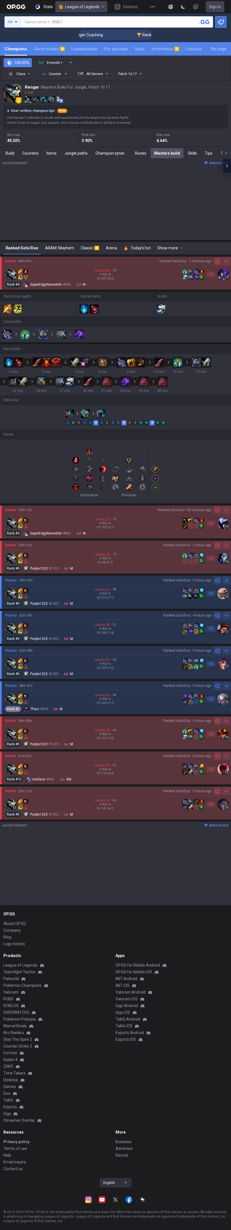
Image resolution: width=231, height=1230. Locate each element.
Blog (7, 937)
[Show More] (170, 6)
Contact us (13, 1168)
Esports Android (129, 1032)
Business (123, 1141)
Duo (6, 1093)
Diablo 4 (10, 1059)
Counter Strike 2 (17, 1046)
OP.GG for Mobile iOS (133, 972)
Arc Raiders (13, 1032)
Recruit (121, 1155)
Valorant (11, 992)
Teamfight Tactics (19, 972)
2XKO (8, 1066)
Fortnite (10, 1053)
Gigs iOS (122, 1012)
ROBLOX (11, 1005)
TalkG (8, 1100)
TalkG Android (127, 1019)
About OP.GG (14, 923)
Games (9, 1086)
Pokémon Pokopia (19, 1019)
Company (12, 930)
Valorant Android (130, 992)
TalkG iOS (123, 1026)
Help (7, 1155)
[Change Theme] (183, 6)
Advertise (124, 1148)
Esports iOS (125, 1039)
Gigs (7, 1113)
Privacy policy (16, 1141)
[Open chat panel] (227, 166)
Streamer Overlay (19, 1120)
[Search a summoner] (204, 22)
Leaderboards (84, 48)
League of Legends (82, 6)
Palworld (11, 978)
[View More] (152, 6)
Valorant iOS (126, 999)
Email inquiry (14, 1162)
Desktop (10, 1080)
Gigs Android (126, 1005)
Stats (140, 48)
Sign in (215, 6)
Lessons (194, 48)
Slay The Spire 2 (17, 1039)
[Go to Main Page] (16, 6)
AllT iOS (122, 985)
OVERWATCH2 (16, 1012)
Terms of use (15, 1148)
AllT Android (126, 978)
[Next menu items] (226, 153)
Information (164, 48)
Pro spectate (116, 48)
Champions (16, 48)
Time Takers (14, 1073)
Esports (10, 1107)
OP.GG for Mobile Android (137, 965)
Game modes (49, 48)
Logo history (14, 944)
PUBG (8, 999)
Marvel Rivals (15, 1026)
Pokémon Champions (22, 985)
